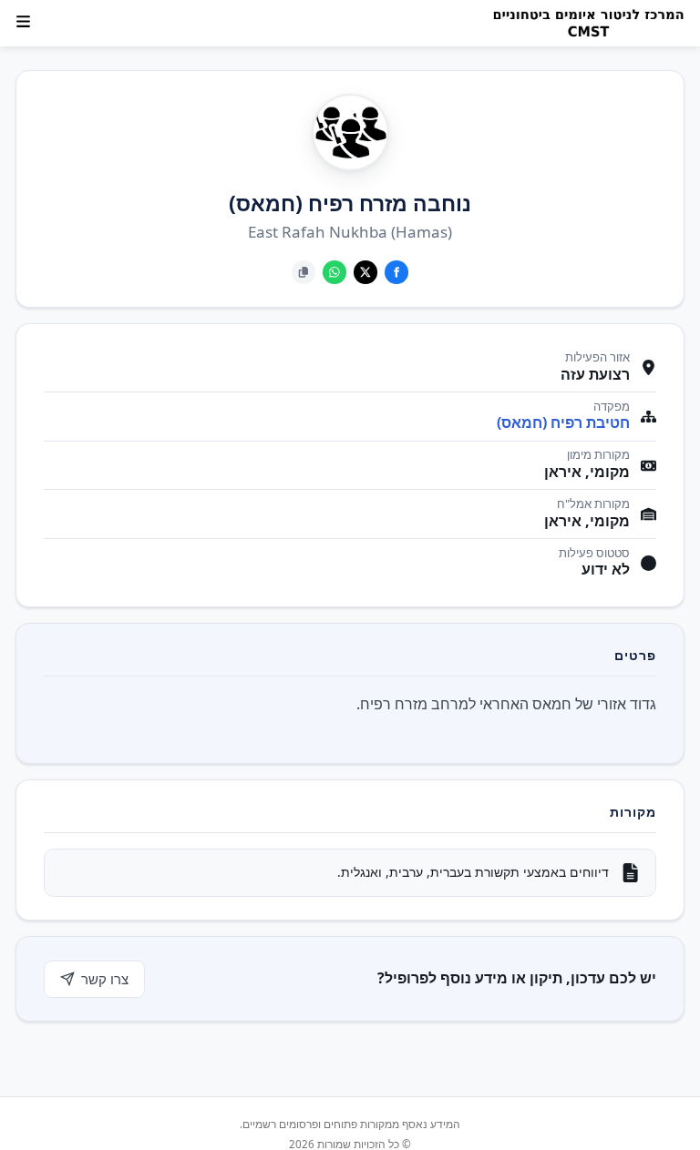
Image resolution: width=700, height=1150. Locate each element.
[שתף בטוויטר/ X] (365, 272)
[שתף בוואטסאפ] (334, 272)
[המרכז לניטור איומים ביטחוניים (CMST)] (583, 23)
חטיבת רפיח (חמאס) (563, 423)
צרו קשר (105, 979)
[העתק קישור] (303, 272)
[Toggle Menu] (23, 21)
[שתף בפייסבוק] (396, 272)
